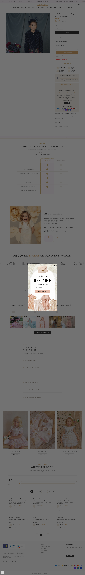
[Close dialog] (55, 266)
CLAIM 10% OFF (42, 291)
